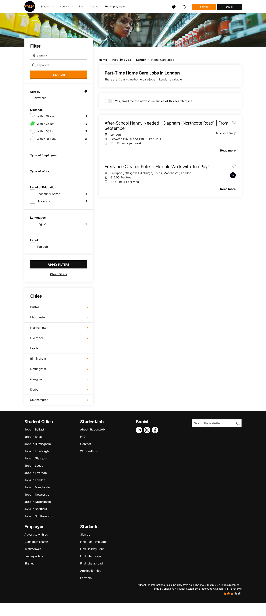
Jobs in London (34, 480)
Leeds (34, 348)
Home (103, 59)
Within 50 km (45, 131)
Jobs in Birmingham (37, 444)
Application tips (90, 570)
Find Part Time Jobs (93, 541)
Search (58, 74)
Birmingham (38, 358)
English (41, 224)
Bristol (34, 307)
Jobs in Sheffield (35, 509)
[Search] (184, 6)
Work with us (89, 451)
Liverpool (36, 338)
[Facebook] (156, 430)
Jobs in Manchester (37, 487)
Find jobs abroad (91, 563)
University (43, 201)
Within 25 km (45, 123)
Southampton (39, 400)
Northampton (39, 327)
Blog (81, 6)
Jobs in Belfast (34, 429)
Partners (85, 578)
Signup (204, 7)
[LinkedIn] (140, 430)
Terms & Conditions (163, 588)
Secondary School (49, 194)
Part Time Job (121, 59)
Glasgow (36, 379)
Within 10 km (45, 116)
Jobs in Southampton (38, 516)
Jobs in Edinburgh (36, 451)
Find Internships (90, 556)
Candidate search (36, 541)
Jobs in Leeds (33, 465)
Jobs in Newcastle (36, 494)
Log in (229, 7)
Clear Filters (58, 274)
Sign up (29, 563)
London (141, 59)
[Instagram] (148, 430)
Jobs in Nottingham (37, 502)
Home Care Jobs (162, 59)
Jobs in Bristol (33, 436)
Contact (95, 6)
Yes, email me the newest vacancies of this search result (153, 101)
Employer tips (33, 556)
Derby (34, 389)
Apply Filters (59, 264)
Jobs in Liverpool (36, 473)
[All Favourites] (173, 6)
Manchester (38, 317)
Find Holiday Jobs (92, 549)
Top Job (42, 246)
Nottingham (38, 369)
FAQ (82, 436)
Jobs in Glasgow (35, 458)
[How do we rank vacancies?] (85, 91)
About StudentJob (92, 429)
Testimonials (32, 549)
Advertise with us (36, 534)
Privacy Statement (187, 588)
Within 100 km (46, 139)
